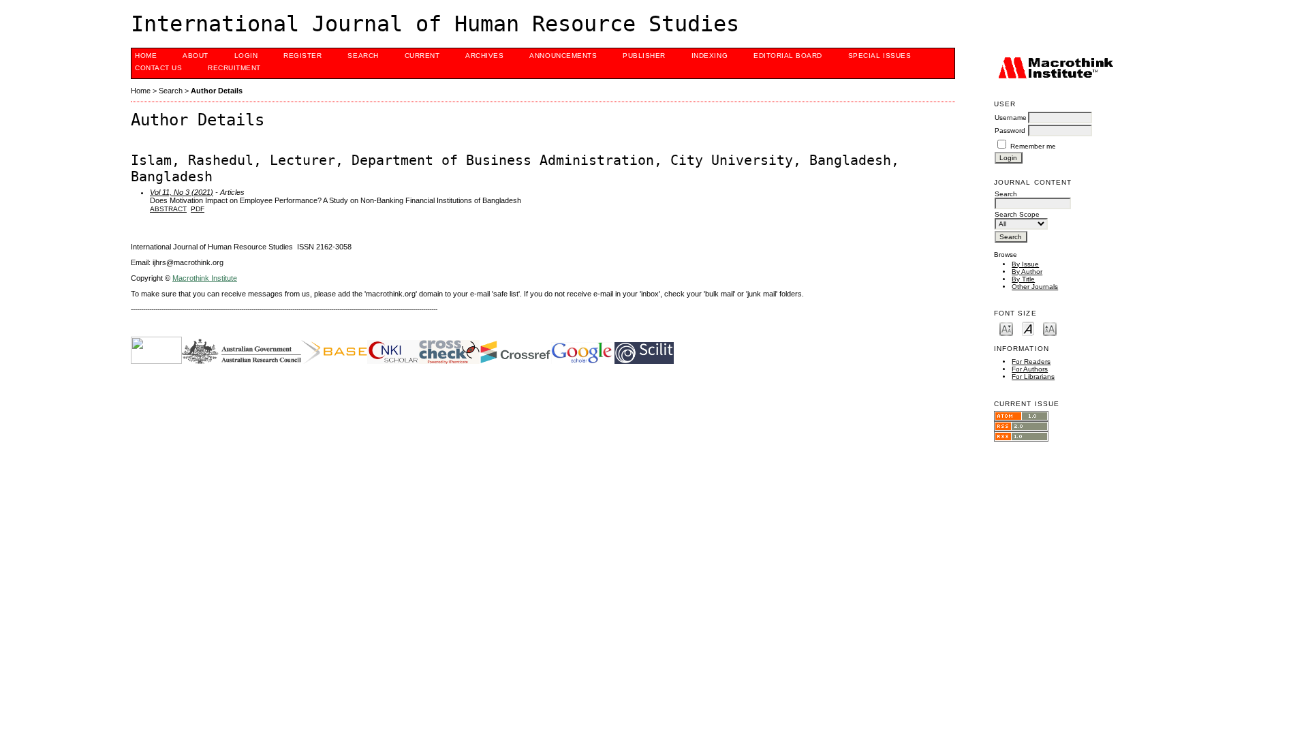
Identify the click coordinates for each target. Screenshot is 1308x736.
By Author (1027, 271)
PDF (197, 209)
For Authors (1030, 369)
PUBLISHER (644, 55)
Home (146, 55)
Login (246, 55)
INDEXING (709, 55)
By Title (1023, 279)
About (195, 55)
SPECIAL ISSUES (879, 55)
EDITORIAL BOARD (787, 55)
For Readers (1031, 361)
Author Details (217, 91)
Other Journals (1035, 286)
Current (422, 55)
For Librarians (1033, 376)
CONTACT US (158, 68)
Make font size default (1028, 328)
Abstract (168, 209)
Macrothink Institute (204, 278)
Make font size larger (1050, 328)
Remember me (1033, 146)
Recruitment (234, 68)
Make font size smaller (1006, 328)
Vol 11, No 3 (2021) (181, 192)
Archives (484, 55)
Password (1010, 130)
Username (1011, 117)
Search (362, 55)
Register (302, 55)
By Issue (1025, 264)
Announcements (563, 55)
